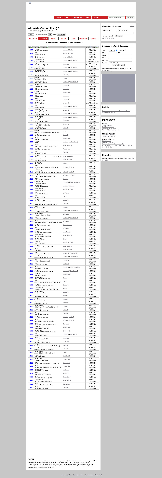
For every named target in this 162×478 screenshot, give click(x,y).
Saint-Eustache (67, 145)
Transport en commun (108, 136)
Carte (73, 38)
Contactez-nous (78, 475)
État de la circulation (108, 127)
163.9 (31, 50)
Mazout (63, 38)
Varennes (66, 64)
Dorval (65, 196)
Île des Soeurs (72, 253)
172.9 (31, 60)
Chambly (65, 128)
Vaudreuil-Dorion (68, 50)
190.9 (31, 370)
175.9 (31, 110)
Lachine (71, 175)
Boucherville (66, 92)
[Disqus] (63, 423)
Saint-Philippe (67, 380)
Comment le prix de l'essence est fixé (113, 144)
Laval (64, 131)
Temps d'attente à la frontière (110, 130)
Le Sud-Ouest (73, 142)
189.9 (31, 214)
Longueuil (66, 60)
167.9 (31, 57)
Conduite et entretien (108, 134)
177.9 (31, 135)
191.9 (31, 377)
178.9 (31, 138)
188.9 (31, 193)
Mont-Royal (66, 214)
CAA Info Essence (107, 142)
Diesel (53, 38)
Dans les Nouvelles (91, 475)
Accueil (58, 17)
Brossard (65, 78)
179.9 (31, 142)
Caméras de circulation (109, 128)
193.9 (31, 387)
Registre (132, 26)
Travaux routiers (107, 125)
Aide (87, 17)
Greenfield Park (74, 182)
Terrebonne (66, 149)
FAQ (100, 475)
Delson (65, 163)
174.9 (31, 106)
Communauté (77, 17)
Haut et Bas (33, 38)
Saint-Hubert (73, 60)
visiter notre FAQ (107, 70)
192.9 (31, 384)
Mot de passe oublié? (108, 38)
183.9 (31, 163)
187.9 (31, 182)
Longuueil (66, 103)
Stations (93, 38)
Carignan (66, 324)
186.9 (31, 179)
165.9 (31, 53)
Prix (67, 17)
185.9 (31, 167)
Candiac (65, 75)
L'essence (43, 38)
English (96, 17)
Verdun (71, 167)
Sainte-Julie (66, 359)
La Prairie (66, 193)
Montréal (65, 142)
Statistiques (83, 38)
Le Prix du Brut (106, 141)
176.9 (31, 113)
